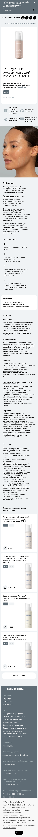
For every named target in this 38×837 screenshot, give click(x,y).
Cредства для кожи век (13, 725)
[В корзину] (5, 548)
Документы (8, 704)
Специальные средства (13, 737)
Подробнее (21, 87)
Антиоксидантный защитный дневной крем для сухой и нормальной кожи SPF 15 (16, 519)
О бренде (7, 699)
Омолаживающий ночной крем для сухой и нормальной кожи (16, 598)
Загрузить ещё (19, 675)
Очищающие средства (13, 714)
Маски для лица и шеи (12, 731)
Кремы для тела (10, 722)
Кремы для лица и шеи (12, 23)
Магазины (7, 701)
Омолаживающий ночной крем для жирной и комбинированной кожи (14, 637)
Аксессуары (8, 746)
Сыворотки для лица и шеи (14, 728)
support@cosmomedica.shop (15, 755)
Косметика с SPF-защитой (14, 734)
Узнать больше (9, 828)
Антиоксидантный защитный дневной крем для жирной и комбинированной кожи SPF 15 (16, 559)
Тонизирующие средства (14, 716)
